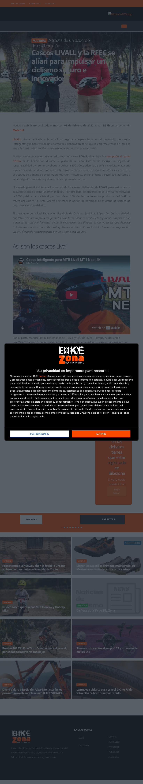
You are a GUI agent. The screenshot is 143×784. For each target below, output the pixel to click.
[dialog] (71, 392)
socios (42, 376)
